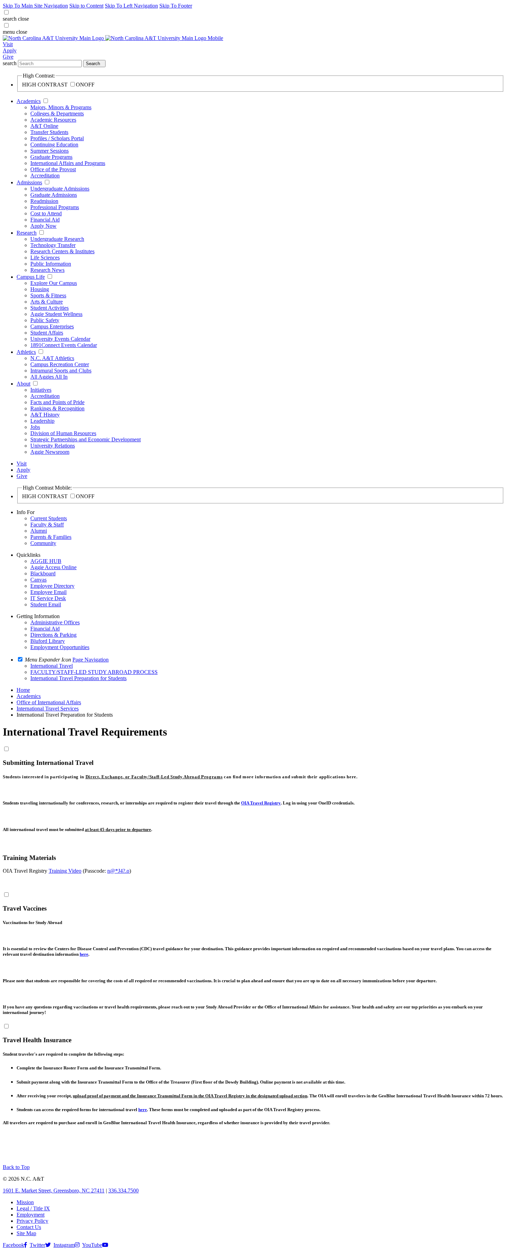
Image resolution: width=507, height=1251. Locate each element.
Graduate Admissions (53, 195)
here (84, 954)
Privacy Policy (32, 1221)
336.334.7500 (123, 1190)
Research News (47, 270)
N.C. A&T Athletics (52, 358)
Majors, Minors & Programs (60, 107)
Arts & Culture (46, 302)
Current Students (48, 518)
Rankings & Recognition (57, 408)
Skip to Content (86, 6)
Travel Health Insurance (37, 1040)
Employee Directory (52, 586)
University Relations (52, 446)
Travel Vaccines (25, 908)
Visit (8, 44)
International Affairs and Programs (67, 163)
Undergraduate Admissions (59, 189)
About (23, 384)
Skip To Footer (175, 6)
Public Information (50, 264)
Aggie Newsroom (49, 452)
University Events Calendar (60, 339)
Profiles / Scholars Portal (57, 138)
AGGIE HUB (45, 561)
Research (27, 233)
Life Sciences (45, 257)
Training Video (65, 871)
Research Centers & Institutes (62, 251)
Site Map (26, 1233)
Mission (25, 1202)
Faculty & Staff (47, 524)
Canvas (38, 580)
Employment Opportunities (59, 647)
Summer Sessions (49, 151)
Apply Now (43, 226)
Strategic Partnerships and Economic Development (85, 439)
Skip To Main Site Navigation (35, 6)
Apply (10, 50)
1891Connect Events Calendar (63, 345)
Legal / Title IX (33, 1208)
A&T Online (44, 126)
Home (23, 690)
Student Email (45, 604)
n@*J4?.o (118, 871)
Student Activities (49, 308)
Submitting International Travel (48, 762)
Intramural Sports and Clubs (60, 370)
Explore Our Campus (53, 283)
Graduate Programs (51, 157)
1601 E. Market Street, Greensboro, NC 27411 (54, 1190)
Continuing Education (54, 144)
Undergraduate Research (57, 239)
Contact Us (29, 1227)
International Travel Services (48, 708)
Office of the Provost (53, 169)
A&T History (45, 415)
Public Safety (44, 320)
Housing (39, 289)
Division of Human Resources (63, 433)
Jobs (35, 427)
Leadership (42, 421)
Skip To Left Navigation (131, 6)
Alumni (38, 531)
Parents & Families (50, 537)
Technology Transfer (53, 245)
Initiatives (40, 390)
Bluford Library (47, 641)
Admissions (29, 182)
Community (43, 543)
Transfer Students (49, 132)
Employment (30, 1215)
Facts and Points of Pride (57, 402)
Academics (29, 101)
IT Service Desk (48, 598)
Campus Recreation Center (59, 364)
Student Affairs (46, 333)
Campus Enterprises (52, 326)
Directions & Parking (53, 635)
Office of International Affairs (49, 702)
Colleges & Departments (57, 113)
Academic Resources (53, 120)
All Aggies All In (49, 377)
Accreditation (45, 175)
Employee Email (48, 592)
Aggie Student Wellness (56, 314)
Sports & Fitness (48, 295)
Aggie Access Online (53, 567)
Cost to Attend (46, 213)
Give (8, 57)
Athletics (26, 352)
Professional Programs (54, 207)
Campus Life (31, 277)
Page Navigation (90, 660)
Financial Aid (45, 220)
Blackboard (43, 573)
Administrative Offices (55, 622)
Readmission (44, 201)
